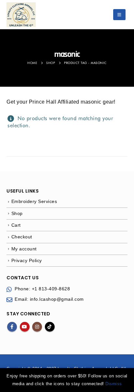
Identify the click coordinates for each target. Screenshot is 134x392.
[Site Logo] (21, 14)
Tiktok (50, 327)
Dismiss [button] (113, 383)
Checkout (21, 236)
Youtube (25, 327)
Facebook (12, 327)
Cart (16, 225)
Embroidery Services (34, 201)
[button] (119, 14)
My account (24, 248)
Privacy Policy (26, 260)
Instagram (37, 327)
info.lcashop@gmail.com (57, 299)
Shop (17, 213)
